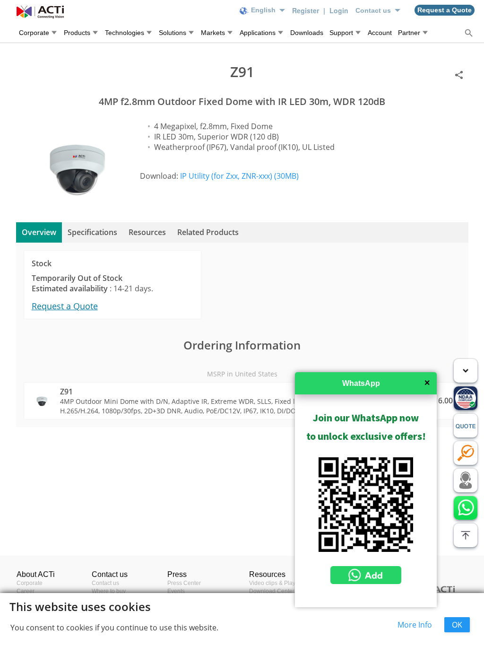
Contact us (105, 583)
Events (176, 591)
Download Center (271, 591)
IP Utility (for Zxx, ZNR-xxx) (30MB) (239, 176)
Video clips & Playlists (277, 583)
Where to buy (109, 591)
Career (26, 591)
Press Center (184, 583)
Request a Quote (65, 306)
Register (306, 10)
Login (338, 10)
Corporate (30, 583)
